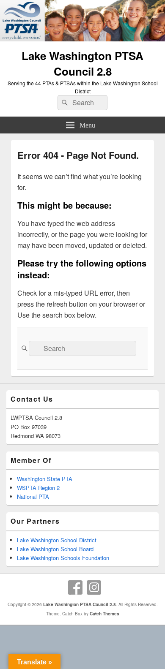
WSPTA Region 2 (38, 488)
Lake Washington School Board (55, 549)
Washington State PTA (44, 479)
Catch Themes (104, 614)
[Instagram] (94, 587)
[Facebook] (75, 587)
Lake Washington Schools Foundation (63, 558)
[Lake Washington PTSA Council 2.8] (82, 39)
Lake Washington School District (56, 540)
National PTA (33, 496)
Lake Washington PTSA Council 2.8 (82, 63)
